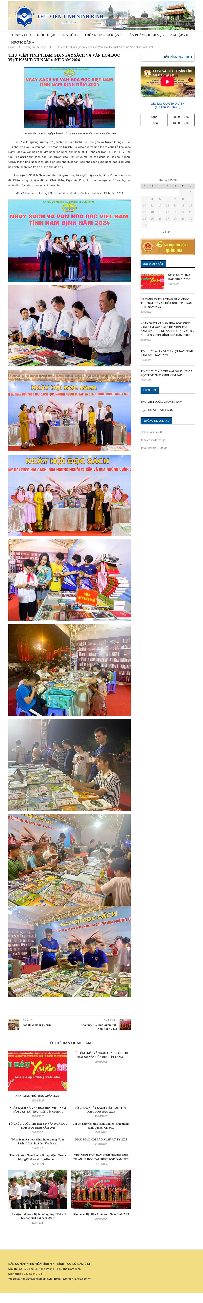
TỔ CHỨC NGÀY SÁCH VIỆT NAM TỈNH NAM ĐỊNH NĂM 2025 (167, 353)
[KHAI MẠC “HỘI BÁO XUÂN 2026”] (37, 1071)
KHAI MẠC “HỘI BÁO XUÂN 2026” (37, 1095)
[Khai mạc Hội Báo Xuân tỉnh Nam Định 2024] (100, 1189)
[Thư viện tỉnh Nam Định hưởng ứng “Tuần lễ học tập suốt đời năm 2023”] (37, 1189)
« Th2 (166, 232)
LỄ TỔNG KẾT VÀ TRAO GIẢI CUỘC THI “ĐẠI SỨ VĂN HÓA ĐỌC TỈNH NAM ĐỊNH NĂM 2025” (167, 303)
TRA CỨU (68, 35)
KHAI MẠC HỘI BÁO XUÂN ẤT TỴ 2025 (101, 1139)
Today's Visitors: (151, 439)
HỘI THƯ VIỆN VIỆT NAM (157, 410)
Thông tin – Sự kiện (101, 35)
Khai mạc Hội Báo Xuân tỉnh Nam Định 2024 (101, 1214)
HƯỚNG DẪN (21, 42)
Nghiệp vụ (179, 35)
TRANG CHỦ (21, 35)
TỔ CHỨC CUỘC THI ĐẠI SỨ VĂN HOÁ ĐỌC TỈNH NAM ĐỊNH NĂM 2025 (166, 373)
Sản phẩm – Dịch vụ (145, 35)
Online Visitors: (150, 432)
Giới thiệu (46, 35)
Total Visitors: (149, 447)
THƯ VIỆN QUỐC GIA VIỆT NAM (161, 401)
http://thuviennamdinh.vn (36, 1278)
